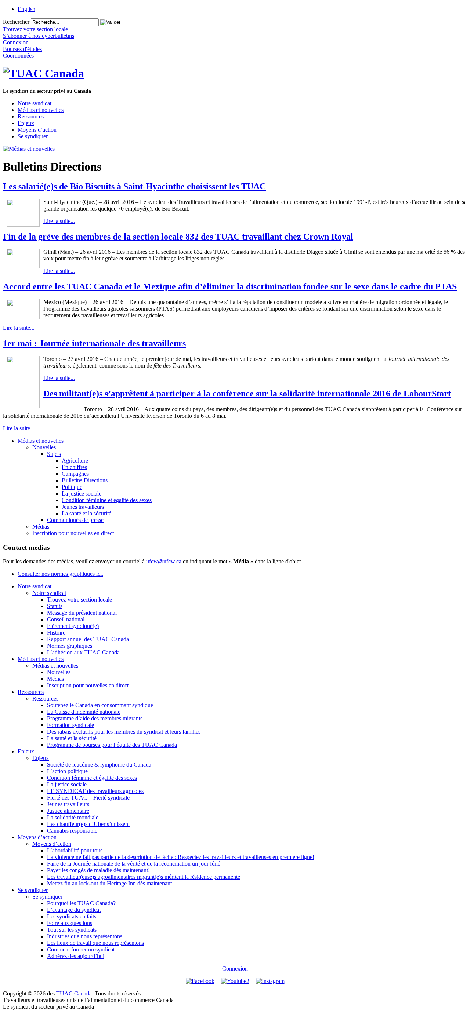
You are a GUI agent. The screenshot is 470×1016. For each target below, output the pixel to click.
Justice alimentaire (68, 811)
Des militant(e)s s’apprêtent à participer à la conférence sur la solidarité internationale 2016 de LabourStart (247, 393)
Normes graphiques (69, 646)
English (26, 9)
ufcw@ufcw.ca (163, 561)
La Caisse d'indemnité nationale (83, 712)
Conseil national (65, 619)
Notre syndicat (34, 103)
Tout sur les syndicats (72, 930)
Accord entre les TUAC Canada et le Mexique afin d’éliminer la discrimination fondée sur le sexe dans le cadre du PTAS (230, 286)
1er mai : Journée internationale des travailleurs (94, 343)
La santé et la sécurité (86, 513)
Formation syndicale (70, 725)
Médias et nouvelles (41, 110)
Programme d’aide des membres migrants (94, 718)
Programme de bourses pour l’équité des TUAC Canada (112, 745)
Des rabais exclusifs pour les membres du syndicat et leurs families (123, 731)
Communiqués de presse (75, 520)
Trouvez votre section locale (79, 599)
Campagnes (75, 474)
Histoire (56, 632)
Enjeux (26, 123)
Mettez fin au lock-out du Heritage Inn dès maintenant (109, 883)
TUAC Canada (74, 993)
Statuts (54, 606)
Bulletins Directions (85, 480)
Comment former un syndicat (81, 949)
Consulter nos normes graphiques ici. (60, 574)
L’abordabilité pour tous (74, 850)
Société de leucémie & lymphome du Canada (99, 764)
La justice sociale (81, 493)
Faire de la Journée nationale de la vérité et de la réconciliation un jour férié (133, 863)
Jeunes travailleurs (83, 507)
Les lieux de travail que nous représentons (95, 943)
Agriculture (75, 460)
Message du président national (82, 613)
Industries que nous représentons (84, 936)
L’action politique (67, 771)
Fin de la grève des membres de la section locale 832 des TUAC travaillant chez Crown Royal (178, 236)
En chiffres (74, 467)
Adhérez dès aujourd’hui (75, 956)
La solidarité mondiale (72, 817)
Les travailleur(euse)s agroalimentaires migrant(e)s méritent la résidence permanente (143, 877)
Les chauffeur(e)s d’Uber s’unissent (88, 824)
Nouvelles (44, 447)
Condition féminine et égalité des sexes (107, 500)
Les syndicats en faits (71, 916)
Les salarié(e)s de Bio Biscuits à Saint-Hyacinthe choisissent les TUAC (134, 186)
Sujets (54, 454)
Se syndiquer (33, 136)
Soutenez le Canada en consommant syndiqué (100, 705)
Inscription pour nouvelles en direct (73, 533)
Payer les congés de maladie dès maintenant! (98, 870)
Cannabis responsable (72, 830)
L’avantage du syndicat (74, 910)
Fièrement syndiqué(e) (73, 626)
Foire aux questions (69, 923)
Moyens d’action (37, 130)
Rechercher (16, 22)
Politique (72, 487)
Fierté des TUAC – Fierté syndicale (88, 797)
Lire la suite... (59, 221)
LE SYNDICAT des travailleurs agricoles (95, 791)
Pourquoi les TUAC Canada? (81, 903)
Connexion (235, 968)
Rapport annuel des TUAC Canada (88, 639)
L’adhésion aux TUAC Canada (83, 652)
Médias (40, 526)
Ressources (31, 116)
